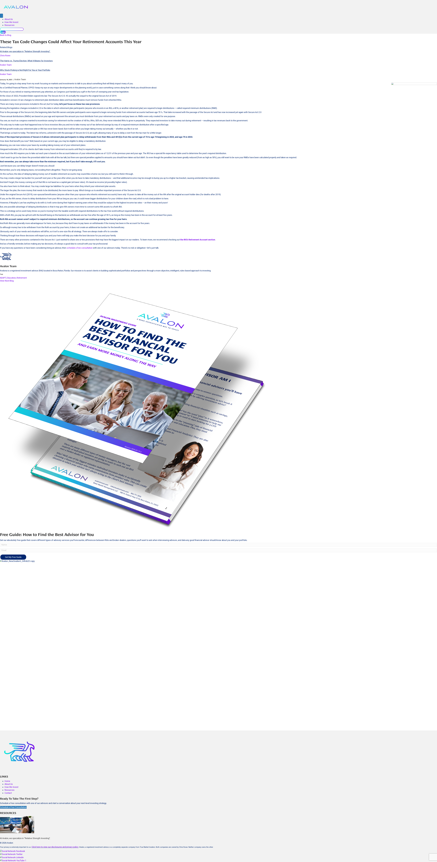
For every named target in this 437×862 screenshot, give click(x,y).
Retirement (22, 278)
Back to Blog (5, 35)
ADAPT (3, 278)
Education (11, 278)
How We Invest (11, 22)
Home (7, 781)
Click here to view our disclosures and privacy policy (55, 847)
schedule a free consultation (80, 248)
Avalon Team (6, 65)
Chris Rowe (5, 55)
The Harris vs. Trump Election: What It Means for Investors (26, 61)
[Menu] (1, 16)
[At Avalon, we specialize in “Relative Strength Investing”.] (17, 824)
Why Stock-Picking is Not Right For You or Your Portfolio (25, 70)
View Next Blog (7, 281)
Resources (9, 25)
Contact (8, 793)
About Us (9, 19)
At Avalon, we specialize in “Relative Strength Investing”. (25, 51)
